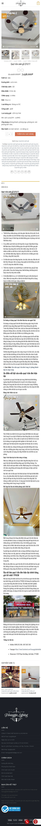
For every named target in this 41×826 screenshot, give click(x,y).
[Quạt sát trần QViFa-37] (30, 677)
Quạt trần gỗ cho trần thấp (24, 161)
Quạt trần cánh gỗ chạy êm (30, 144)
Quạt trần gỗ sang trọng (16, 165)
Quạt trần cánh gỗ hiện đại (31, 148)
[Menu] (2, 3)
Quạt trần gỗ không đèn (17, 163)
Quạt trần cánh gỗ (30, 61)
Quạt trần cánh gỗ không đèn (10, 150)
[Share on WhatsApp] (11, 171)
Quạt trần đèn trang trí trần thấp (27, 159)
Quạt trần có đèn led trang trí (22, 154)
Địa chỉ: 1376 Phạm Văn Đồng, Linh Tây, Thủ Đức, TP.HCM (17, 746)
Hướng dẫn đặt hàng (7, 763)
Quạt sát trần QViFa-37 (28, 691)
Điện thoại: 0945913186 (8, 749)
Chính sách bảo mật (7, 776)
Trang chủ (8, 61)
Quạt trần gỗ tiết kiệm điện (30, 165)
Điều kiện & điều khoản (8, 779)
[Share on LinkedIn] (29, 171)
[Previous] (4, 29)
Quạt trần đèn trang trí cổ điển (29, 157)
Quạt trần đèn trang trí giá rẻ (10, 159)
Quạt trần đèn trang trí (14, 157)
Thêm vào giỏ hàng (25, 134)
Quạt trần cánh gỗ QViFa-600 (10, 691)
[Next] (36, 29)
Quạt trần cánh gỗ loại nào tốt (27, 150)
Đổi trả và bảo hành (6, 773)
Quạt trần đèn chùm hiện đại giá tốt (17, 156)
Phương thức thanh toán (8, 766)
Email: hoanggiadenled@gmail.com (11, 752)
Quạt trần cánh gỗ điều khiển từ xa (13, 148)
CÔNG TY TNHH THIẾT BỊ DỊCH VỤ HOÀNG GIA (14, 733)
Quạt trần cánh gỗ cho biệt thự (10, 146)
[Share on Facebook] (15, 171)
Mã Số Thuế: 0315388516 (8, 736)
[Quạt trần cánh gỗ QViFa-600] (10, 677)
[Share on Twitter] (18, 171)
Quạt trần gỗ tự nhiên (20, 167)
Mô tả (2, 183)
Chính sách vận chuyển (8, 770)
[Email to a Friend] (22, 171)
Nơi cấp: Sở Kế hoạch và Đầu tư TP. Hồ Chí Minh (14, 743)
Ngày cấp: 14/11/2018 (7, 739)
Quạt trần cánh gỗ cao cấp (14, 144)
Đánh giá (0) (4, 187)
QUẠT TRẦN (17, 61)
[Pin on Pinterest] (25, 171)
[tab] (20, 183)
